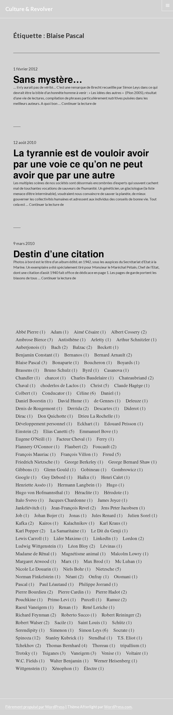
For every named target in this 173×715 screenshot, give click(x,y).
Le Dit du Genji (109, 530)
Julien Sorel (142, 515)
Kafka (25, 523)
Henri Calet (115, 477)
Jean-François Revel (73, 507)
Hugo (115, 485)
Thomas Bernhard (66, 645)
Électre (94, 668)
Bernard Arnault (113, 355)
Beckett (107, 347)
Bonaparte (65, 362)
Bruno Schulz (60, 370)
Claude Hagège (132, 385)
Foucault (104, 446)
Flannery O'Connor (37, 446)
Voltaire (137, 653)
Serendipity (30, 630)
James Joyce (112, 500)
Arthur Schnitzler (136, 339)
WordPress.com (118, 706)
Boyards (128, 362)
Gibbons (27, 469)
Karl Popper (30, 530)
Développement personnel (44, 423)
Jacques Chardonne (71, 500)
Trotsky (26, 653)
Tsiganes (54, 653)
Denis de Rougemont (39, 408)
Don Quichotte (55, 416)
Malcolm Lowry (129, 553)
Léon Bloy (81, 546)
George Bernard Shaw (132, 462)
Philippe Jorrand (98, 584)
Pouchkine (29, 599)
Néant (75, 576)
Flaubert (76, 446)
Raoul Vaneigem (35, 607)
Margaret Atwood (36, 561)
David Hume (73, 400)
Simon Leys (93, 630)
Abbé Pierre (30, 332)
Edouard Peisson (123, 423)
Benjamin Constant (37, 355)
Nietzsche (108, 569)
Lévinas (111, 546)
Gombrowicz (127, 469)
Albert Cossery (129, 332)
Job (22, 515)
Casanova (116, 370)
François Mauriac (36, 454)
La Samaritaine (68, 530)
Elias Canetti (58, 431)
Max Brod (97, 561)
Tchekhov (28, 645)
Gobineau (93, 469)
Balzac (82, 347)
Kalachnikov (79, 523)
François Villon (79, 454)
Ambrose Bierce (34, 339)
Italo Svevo (30, 500)
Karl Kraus (113, 523)
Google (26, 477)
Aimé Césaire (90, 332)
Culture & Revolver (29, 9)
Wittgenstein (31, 668)
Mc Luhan (128, 561)
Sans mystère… (47, 79)
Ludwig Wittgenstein (39, 546)
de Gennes (107, 400)
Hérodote (116, 492)
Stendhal (100, 637)
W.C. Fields (30, 660)
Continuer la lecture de (78, 103)
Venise (111, 653)
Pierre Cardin (74, 592)
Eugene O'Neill (33, 439)
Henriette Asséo (34, 485)
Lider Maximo (71, 538)
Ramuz (117, 599)
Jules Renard (107, 515)
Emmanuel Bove (99, 431)
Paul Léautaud (56, 584)
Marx (69, 561)
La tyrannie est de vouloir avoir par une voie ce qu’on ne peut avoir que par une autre (81, 163)
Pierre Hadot (111, 592)
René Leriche (98, 607)
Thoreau (103, 645)
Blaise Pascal (31, 362)
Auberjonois (31, 347)
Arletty (101, 339)
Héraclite (87, 492)
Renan (68, 607)
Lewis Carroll (32, 538)
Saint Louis (92, 622)
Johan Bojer (49, 515)
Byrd (90, 370)
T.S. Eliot (129, 637)
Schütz (122, 622)
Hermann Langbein (79, 485)
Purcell (91, 599)
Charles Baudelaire (92, 377)
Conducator (56, 393)
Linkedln (105, 538)
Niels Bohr (77, 569)
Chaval (25, 385)
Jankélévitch (31, 507)
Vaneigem (83, 653)
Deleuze (137, 400)
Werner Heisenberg (115, 660)
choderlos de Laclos (63, 385)
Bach (59, 347)
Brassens (27, 370)
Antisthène (72, 339)
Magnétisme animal (83, 553)
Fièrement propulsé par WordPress (35, 706)
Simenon (62, 630)
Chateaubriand (136, 377)
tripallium (133, 645)
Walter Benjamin (69, 660)
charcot (55, 377)
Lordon (133, 538)
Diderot (135, 408)
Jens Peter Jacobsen (123, 507)
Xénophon (65, 668)
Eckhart (88, 423)
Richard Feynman (36, 615)
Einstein (27, 431)
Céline (86, 393)
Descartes (106, 408)
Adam (59, 332)
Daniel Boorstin (34, 400)
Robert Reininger (121, 615)
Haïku (86, 477)
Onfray (99, 576)
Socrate (123, 630)
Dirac (24, 416)
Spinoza (28, 637)
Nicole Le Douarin (37, 569)
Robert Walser (32, 622)
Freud (112, 454)
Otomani (125, 576)
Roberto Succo (78, 615)
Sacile (64, 622)
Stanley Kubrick (64, 637)
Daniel (110, 393)
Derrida (78, 408)
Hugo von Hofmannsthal (43, 492)
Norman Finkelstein (38, 576)
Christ (100, 385)
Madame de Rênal (36, 553)
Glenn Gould (60, 469)
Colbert (26, 393)
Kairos (48, 523)
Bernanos (76, 355)
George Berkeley (84, 462)
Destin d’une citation (58, 253)
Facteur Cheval (74, 439)
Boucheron (98, 362)
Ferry (105, 439)
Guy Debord (57, 477)
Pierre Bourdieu (34, 592)
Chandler (28, 377)
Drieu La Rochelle (99, 416)
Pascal (25, 584)
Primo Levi (62, 599)
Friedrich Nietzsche (37, 462)
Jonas (77, 515)
